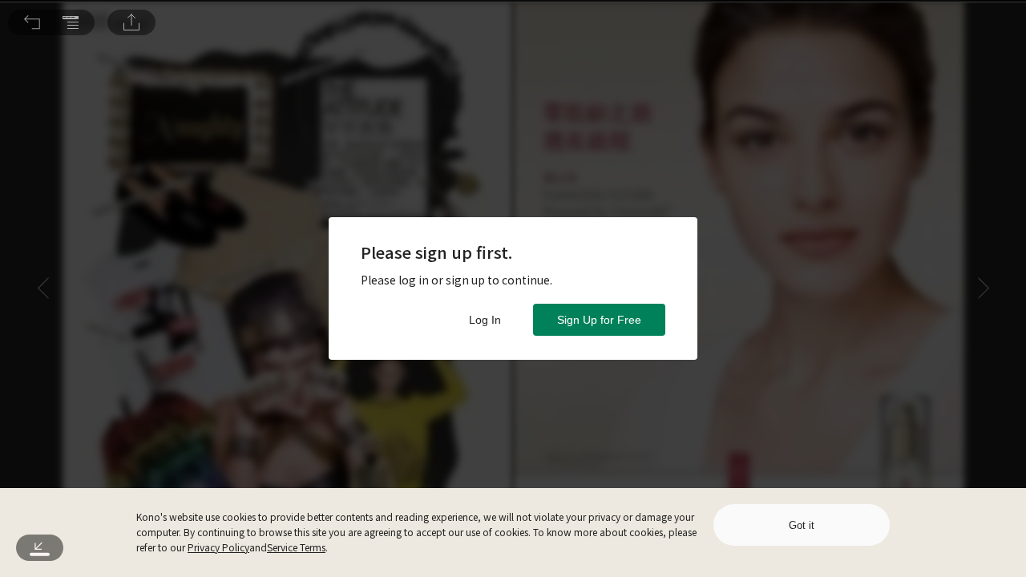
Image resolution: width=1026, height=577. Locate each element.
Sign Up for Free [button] (599, 319)
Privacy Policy (218, 547)
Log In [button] (485, 319)
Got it (801, 525)
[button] (32, 22)
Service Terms (296, 547)
